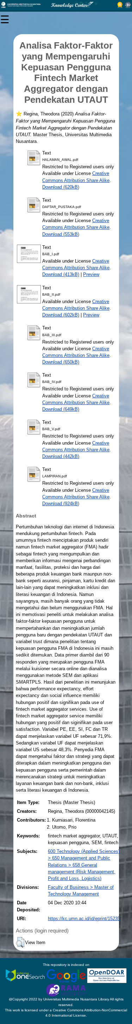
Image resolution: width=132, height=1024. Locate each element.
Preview (91, 274)
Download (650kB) (60, 362)
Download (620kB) (60, 187)
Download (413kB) (60, 274)
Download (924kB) (60, 503)
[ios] (25, 975)
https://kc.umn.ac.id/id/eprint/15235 (84, 918)
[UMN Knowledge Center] (66, 5)
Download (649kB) (60, 409)
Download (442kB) (60, 456)
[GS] (66, 975)
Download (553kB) (60, 234)
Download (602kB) (60, 315)
